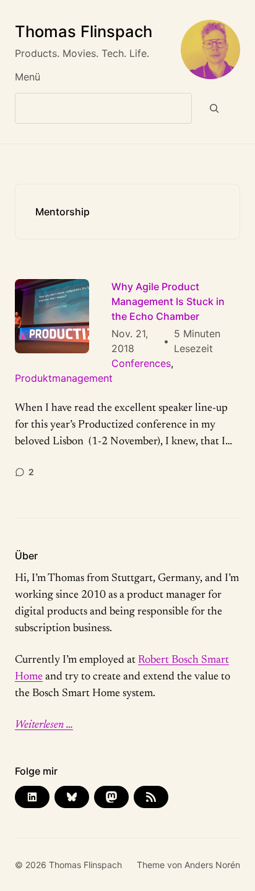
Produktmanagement (64, 378)
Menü (27, 77)
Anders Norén (212, 864)
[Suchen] (214, 108)
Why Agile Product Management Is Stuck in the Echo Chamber (168, 301)
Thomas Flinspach (83, 31)
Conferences (141, 363)
